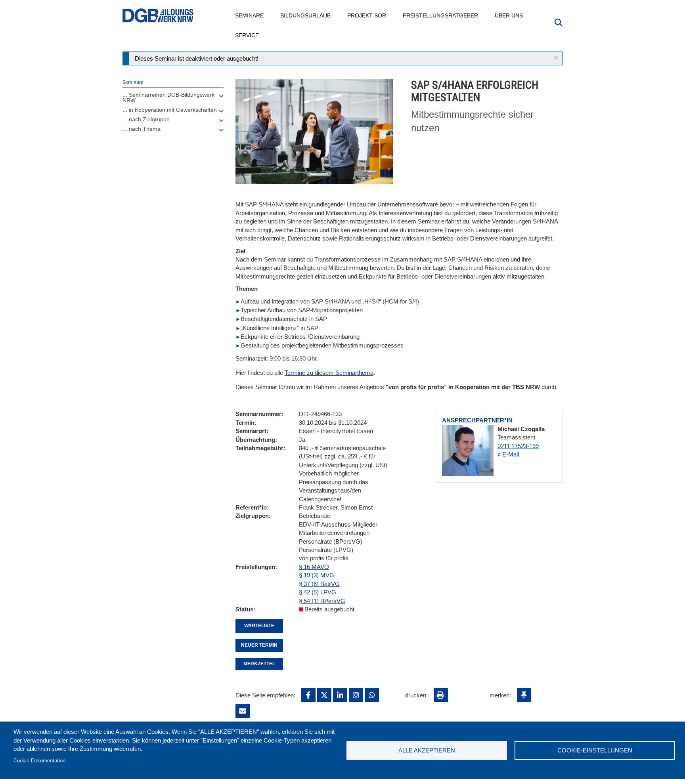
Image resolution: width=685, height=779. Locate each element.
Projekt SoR (367, 15)
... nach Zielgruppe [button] (146, 119)
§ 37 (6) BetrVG (319, 583)
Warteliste (259, 625)
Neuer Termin (259, 645)
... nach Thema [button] (141, 129)
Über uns (509, 15)
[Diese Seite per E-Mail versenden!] (242, 711)
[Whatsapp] (372, 695)
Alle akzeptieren (426, 750)
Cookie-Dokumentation (39, 761)
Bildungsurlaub (306, 15)
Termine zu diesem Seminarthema (329, 372)
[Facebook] (308, 695)
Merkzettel (259, 663)
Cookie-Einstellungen (594, 750)
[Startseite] (158, 15)
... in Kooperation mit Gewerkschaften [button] (169, 110)
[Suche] (559, 21)
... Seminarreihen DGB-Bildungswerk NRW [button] (168, 97)
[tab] (173, 99)
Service (247, 35)
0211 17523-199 (518, 446)
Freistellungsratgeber (440, 15)
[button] (556, 57)
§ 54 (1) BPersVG (322, 601)
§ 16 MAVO (314, 566)
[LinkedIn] (340, 695)
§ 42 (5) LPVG (317, 592)
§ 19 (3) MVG (316, 575)
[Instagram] (356, 695)
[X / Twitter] (324, 695)
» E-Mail (508, 454)
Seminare (249, 15)
